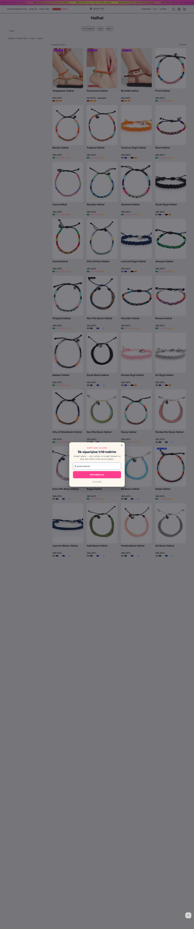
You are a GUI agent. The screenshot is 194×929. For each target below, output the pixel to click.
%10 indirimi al (97, 475)
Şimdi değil (97, 482)
